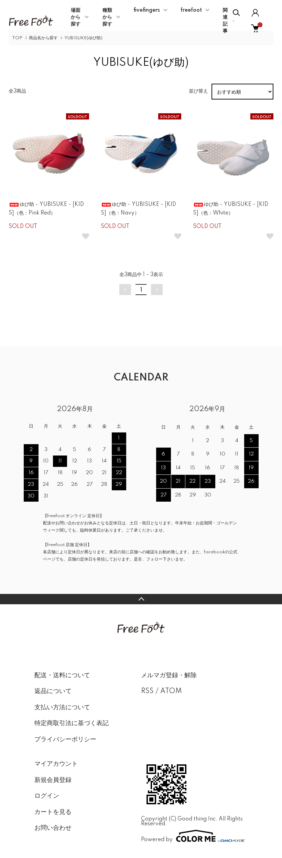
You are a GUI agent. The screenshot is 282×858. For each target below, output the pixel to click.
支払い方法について (62, 707)
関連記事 (225, 21)
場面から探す (75, 17)
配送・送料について (62, 675)
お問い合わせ (53, 828)
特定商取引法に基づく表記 (71, 723)
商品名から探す (43, 38)
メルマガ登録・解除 (169, 675)
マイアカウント (56, 764)
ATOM (171, 691)
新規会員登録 (53, 780)
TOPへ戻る (141, 599)
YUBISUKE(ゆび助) (83, 38)
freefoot (191, 10)
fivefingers (146, 10)
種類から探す (107, 17)
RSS (147, 691)
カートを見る (53, 812)
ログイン (46, 796)
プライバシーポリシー (65, 739)
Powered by (157, 839)
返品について (53, 691)
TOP (17, 38)
